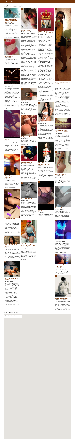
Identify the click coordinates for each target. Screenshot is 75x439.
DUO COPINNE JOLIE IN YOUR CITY (12, 245)
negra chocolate (26, 100)
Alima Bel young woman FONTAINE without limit (28, 244)
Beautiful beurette (60, 174)
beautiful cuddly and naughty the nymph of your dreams (11, 20)
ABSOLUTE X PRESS (8, 1)
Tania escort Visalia (10, 218)
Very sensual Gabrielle (61, 298)
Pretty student (25, 137)
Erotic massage (9, 85)
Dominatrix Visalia (26, 162)
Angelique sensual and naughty (11, 279)
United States (17, 4)
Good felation (59, 208)
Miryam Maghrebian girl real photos (11, 176)
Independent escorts (8, 4)
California (23, 4)
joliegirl (40, 211)
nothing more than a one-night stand (62, 265)
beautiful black (25, 30)
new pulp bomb (9, 56)
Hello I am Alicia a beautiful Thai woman (44, 163)
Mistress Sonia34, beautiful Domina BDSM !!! (45, 32)
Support (7, 139)
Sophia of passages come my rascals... (62, 82)
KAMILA (40, 122)
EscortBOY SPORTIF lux (28, 199)
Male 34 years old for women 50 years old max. (62, 131)
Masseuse (58, 239)
